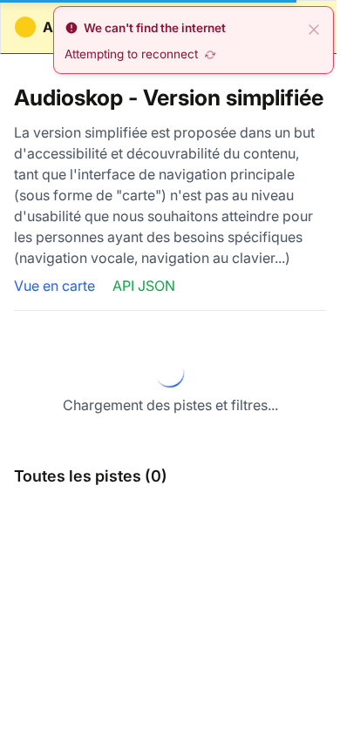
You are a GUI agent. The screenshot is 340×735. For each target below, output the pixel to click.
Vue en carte (56, 285)
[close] (314, 27)
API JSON (143, 285)
